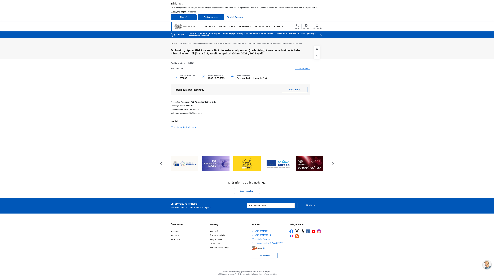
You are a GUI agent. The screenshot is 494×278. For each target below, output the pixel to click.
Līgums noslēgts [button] (302, 68)
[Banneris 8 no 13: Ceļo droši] (247, 163)
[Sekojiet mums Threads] (302, 231)
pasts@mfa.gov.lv (262, 239)
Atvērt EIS (293, 89)
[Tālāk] (333, 163)
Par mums (175, 239)
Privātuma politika (217, 235)
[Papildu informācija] (271, 235)
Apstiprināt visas (211, 17)
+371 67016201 (261, 231)
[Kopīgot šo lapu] (317, 56)
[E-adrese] (257, 248)
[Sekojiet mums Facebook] (291, 231)
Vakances (175, 231)
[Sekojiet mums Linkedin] (308, 231)
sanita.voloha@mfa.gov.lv (185, 127)
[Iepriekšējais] (161, 163)
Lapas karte (215, 243)
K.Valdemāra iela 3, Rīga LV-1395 (269, 243)
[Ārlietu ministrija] (184, 26)
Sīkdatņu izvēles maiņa (219, 247)
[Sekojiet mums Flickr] (291, 236)
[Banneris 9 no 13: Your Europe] (278, 163)
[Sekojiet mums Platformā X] (297, 231)
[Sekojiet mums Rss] (297, 236)
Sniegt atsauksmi (247, 191)
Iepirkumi (175, 235)
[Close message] (321, 35)
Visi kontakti (264, 255)
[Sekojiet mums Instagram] (319, 231)
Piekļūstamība (216, 239)
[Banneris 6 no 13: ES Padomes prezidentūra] (184, 163)
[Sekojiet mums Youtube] (313, 231)
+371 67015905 (261, 235)
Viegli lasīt (214, 231)
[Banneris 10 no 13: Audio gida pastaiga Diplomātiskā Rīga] (309, 163)
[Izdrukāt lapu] (317, 49)
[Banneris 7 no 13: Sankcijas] (216, 163)
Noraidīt (183, 17)
